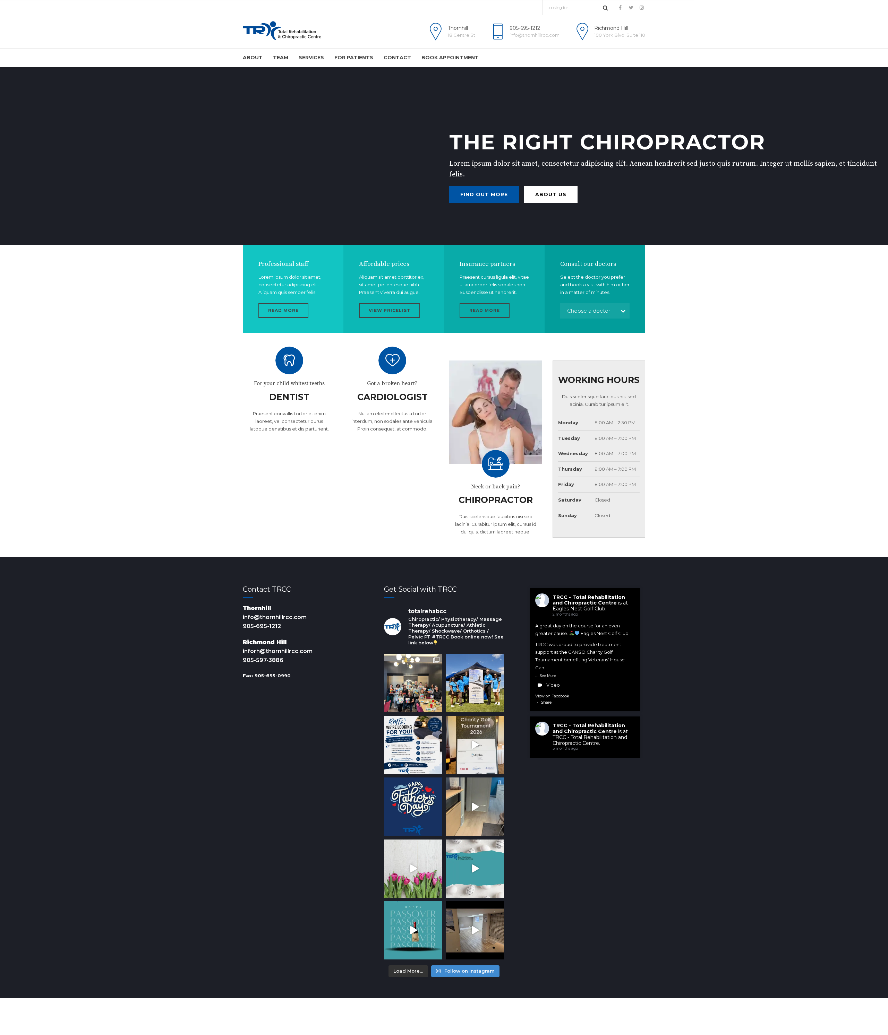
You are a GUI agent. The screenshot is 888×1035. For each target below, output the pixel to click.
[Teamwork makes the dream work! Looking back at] (475, 683)
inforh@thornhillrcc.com (278, 651)
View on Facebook (552, 696)
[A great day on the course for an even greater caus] (475, 745)
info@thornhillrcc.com (275, 617)
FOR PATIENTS (353, 57)
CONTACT (397, 57)
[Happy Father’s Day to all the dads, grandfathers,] (413, 806)
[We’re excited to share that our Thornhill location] (475, 930)
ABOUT (253, 57)
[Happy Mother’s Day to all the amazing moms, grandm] (413, 869)
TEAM (280, 57)
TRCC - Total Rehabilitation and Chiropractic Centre (589, 600)
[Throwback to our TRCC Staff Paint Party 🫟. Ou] (413, 683)
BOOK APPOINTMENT (450, 57)
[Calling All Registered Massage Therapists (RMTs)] (413, 745)
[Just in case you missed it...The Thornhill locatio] (475, 806)
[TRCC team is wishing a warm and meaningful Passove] (413, 930)
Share (546, 702)
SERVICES (311, 57)
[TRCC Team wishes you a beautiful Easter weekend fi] (475, 869)
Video (553, 685)
